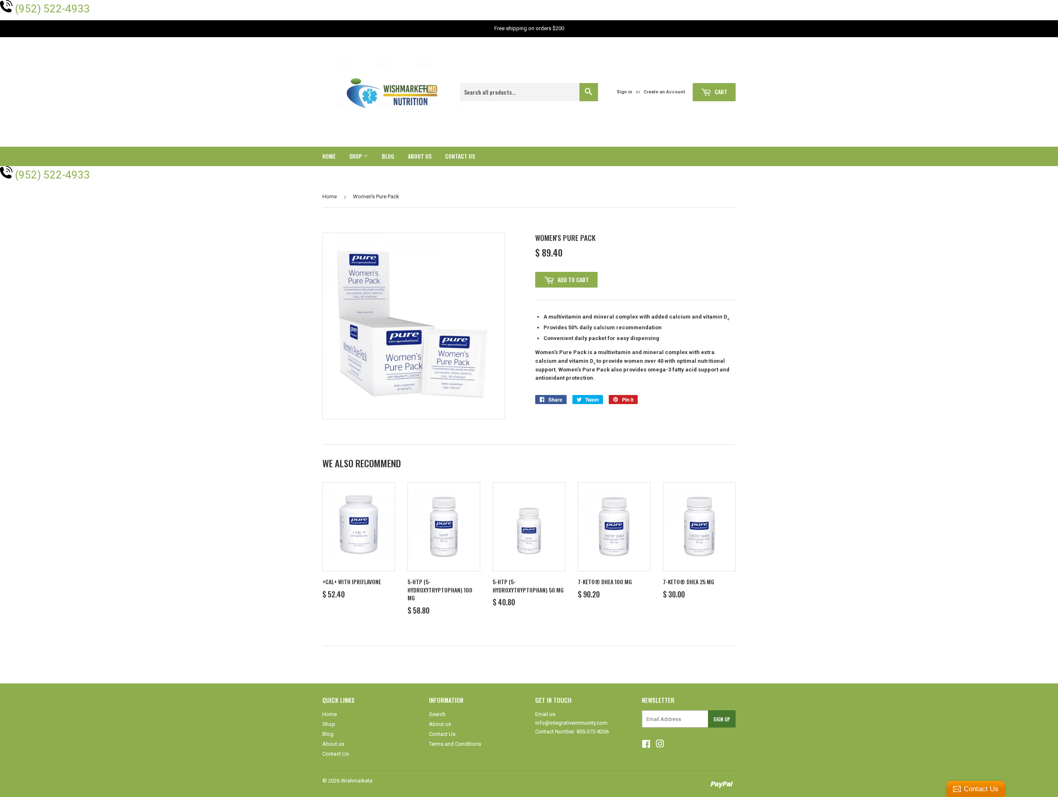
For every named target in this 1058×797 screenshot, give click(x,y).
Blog (388, 156)
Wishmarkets (356, 781)
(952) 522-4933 (52, 8)
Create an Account (664, 92)
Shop (356, 156)
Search (437, 714)
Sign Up (721, 719)
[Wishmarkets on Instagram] (660, 745)
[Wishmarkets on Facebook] (646, 745)
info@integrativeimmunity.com (571, 723)
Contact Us (460, 156)
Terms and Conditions (455, 744)
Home (329, 156)
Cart (720, 91)
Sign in (624, 92)
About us (419, 156)
